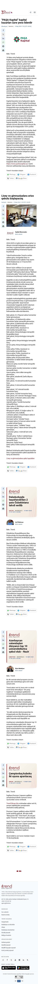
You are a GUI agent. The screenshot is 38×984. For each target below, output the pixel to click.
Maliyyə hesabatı (6, 935)
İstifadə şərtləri (5, 942)
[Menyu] (35, 12)
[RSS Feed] (27, 960)
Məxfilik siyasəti (5, 945)
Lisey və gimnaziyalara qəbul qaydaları (20, 458)
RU (22, 981)
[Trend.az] (6, 12)
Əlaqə (3, 927)
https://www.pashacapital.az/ (17, 164)
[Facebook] (7, 960)
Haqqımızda (4, 922)
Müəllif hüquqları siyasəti (8, 947)
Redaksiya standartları (7, 930)
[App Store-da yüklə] (8, 968)
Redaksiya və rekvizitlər (8, 924)
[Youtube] (15, 960)
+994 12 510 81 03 (6, 901)
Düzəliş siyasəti (5, 932)
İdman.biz (14, 803)
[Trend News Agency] (6, 886)
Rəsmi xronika (5, 914)
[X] (11, 960)
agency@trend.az (6, 903)
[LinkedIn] (23, 960)
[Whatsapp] (3, 960)
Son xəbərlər (4, 912)
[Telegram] (19, 960)
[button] (3, 30)
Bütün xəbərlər (18, 234)
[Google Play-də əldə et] (23, 968)
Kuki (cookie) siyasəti (7, 950)
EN (15, 981)
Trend (8, 803)
